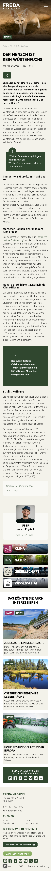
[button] (5, 866)
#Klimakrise (11, 486)
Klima (9, 613)
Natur (7, 37)
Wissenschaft (32, 823)
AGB (21, 866)
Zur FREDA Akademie (17, 854)
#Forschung (12, 490)
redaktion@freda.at (13, 810)
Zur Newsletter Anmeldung (20, 844)
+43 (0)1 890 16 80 (13, 806)
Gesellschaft (9, 823)
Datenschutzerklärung (38, 866)
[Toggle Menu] (46, 6)
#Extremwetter (26, 486)
